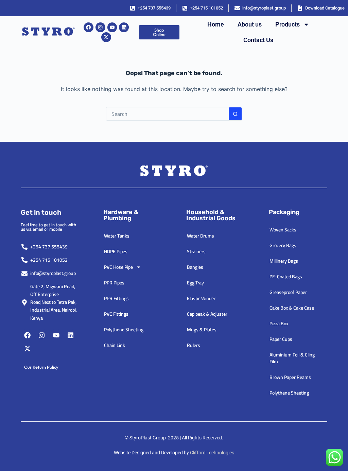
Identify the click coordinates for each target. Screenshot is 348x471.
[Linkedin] (124, 27)
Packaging (284, 212)
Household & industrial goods (211, 215)
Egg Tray (195, 282)
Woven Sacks (282, 229)
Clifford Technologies (212, 452)
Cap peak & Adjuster (207, 314)
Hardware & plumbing (120, 215)
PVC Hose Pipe (118, 267)
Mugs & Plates (201, 329)
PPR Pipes (114, 282)
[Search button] (235, 113)
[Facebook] (88, 27)
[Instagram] (100, 27)
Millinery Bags (283, 261)
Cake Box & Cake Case (291, 307)
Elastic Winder (201, 298)
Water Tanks (116, 235)
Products (287, 24)
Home (215, 24)
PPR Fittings (116, 298)
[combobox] (167, 114)
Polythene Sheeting (123, 329)
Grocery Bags (282, 245)
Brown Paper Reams (290, 377)
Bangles (195, 267)
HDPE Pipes (115, 251)
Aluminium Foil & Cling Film (292, 358)
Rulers (193, 345)
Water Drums (200, 235)
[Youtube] (112, 27)
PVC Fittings (116, 314)
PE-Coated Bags (285, 276)
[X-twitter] (106, 37)
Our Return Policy (41, 367)
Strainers (196, 251)
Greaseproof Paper (288, 292)
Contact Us (258, 39)
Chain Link (114, 345)
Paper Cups (280, 339)
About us (250, 24)
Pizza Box (278, 323)
